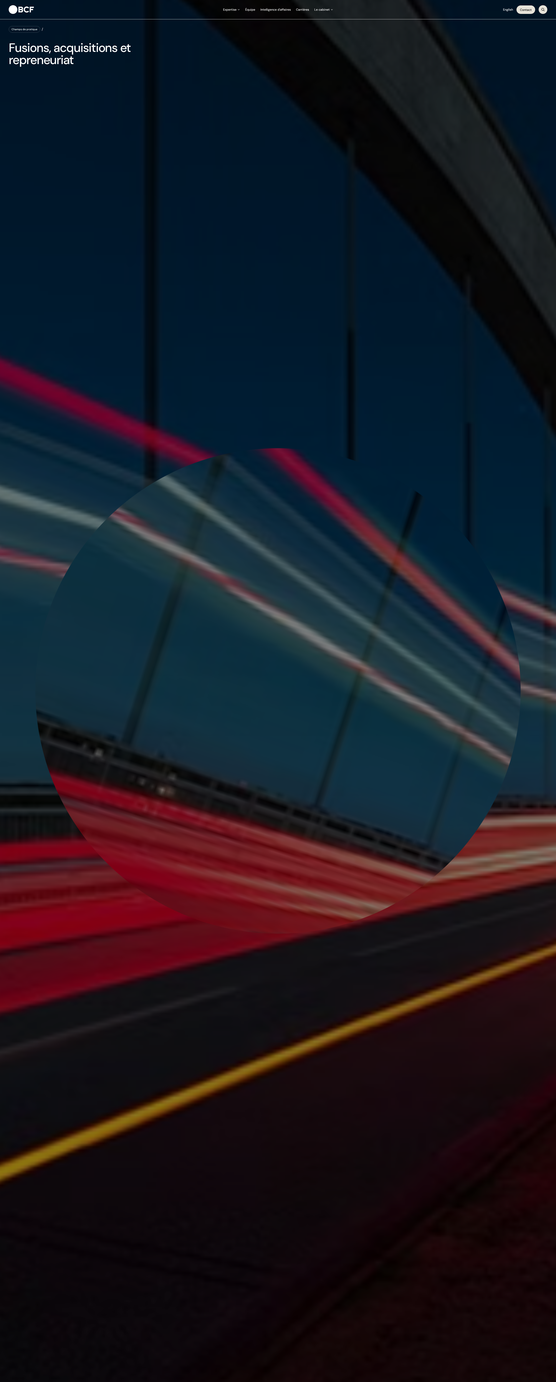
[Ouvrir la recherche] (543, 9)
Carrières (302, 10)
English (508, 10)
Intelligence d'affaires (275, 10)
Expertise (230, 10)
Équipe (250, 10)
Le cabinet (322, 10)
